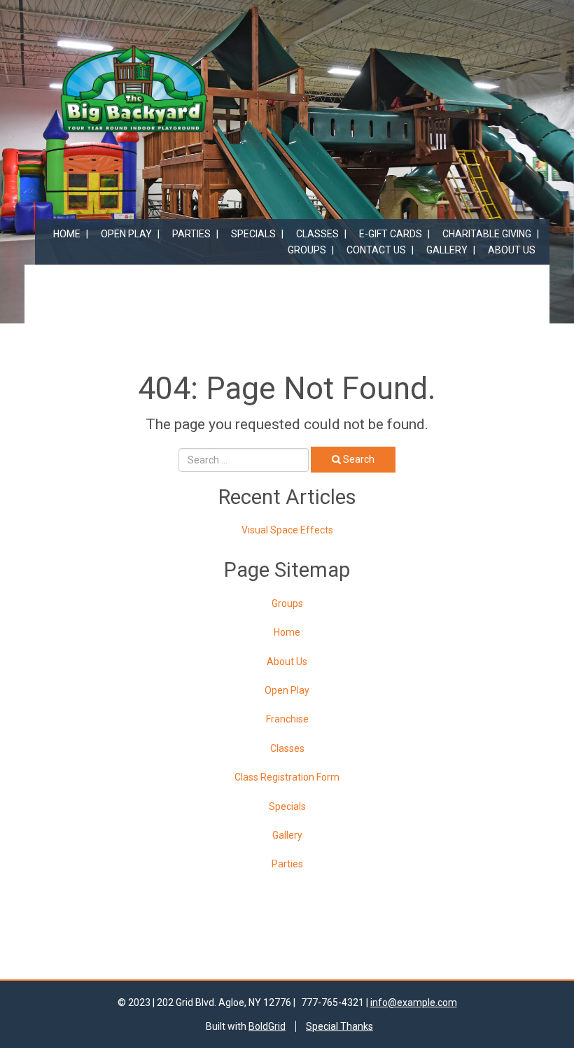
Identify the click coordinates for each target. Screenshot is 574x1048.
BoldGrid (267, 1026)
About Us (512, 250)
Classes (317, 233)
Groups (307, 250)
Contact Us (376, 250)
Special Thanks (339, 1026)
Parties (191, 233)
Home (66, 233)
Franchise (287, 719)
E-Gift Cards (390, 233)
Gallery (447, 250)
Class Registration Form (287, 777)
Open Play (126, 233)
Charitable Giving (486, 233)
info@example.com (413, 1002)
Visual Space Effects (287, 530)
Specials (253, 233)
